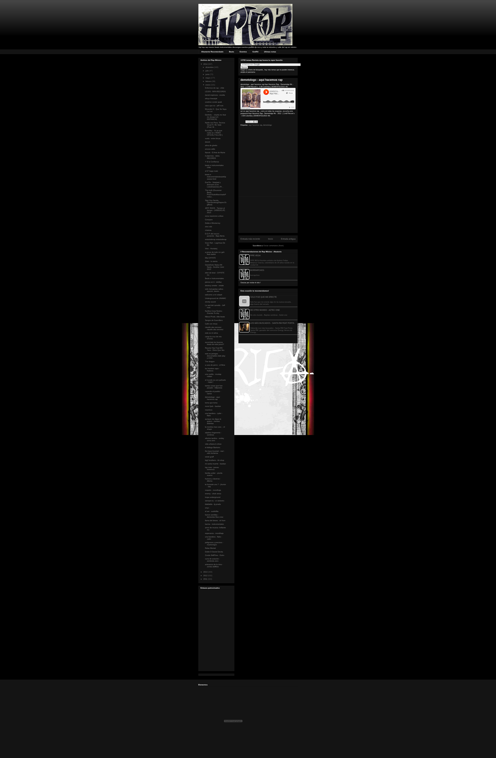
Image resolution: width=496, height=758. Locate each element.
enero (208, 85)
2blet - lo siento (211, 261)
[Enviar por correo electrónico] (246, 121)
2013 (205, 572)
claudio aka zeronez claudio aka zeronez (214, 328)
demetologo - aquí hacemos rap (212, 398)
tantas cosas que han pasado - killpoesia (214, 387)
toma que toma (211, 403)
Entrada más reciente (250, 239)
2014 (205, 64)
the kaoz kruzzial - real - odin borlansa (215, 452)
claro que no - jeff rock (214, 106)
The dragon (210, 361)
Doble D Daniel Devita (214, 552)
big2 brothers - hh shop (214, 460)
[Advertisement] (10, 673)
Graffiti (255, 52)
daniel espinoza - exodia (215, 95)
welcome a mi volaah (213, 295)
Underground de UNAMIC (215, 298)
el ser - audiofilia (211, 511)
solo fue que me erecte (263, 297)
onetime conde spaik (213, 102)
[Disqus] (268, 162)
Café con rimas (211, 324)
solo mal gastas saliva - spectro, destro (214, 290)
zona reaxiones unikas (214, 216)
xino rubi (208, 227)
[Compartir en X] (251, 121)
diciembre (210, 67)
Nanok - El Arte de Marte (215, 152)
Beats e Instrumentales (214, 278)
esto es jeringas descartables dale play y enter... (215, 356)
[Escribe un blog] (249, 121)
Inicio (270, 239)
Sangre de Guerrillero (214, 320)
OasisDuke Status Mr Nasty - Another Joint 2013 (214, 267)
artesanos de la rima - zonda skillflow (214, 565)
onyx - (207, 508)
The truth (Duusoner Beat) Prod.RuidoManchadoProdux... (215, 193)
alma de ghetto (211, 145)
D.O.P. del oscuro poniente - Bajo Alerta (214, 235)
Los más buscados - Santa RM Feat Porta (272, 323)
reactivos (208, 410)
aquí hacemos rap (255, 125)
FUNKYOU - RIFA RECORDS (212, 157)
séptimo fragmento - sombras (213, 434)
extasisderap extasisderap (215, 239)
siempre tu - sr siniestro (214, 501)
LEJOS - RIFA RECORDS (215, 91)
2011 (205, 579)
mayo (208, 78)
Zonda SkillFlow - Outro (214, 555)
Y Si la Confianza (212, 162)
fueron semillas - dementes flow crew (214, 516)
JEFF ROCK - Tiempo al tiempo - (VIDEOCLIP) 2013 (215, 210)
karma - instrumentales (214, 524)
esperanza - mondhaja (214, 533)
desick (207, 142)
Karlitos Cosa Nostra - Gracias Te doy (214, 312)
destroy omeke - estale (214, 285)
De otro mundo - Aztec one (265, 310)
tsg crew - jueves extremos (212, 468)
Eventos (243, 52)
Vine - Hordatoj (211, 248)
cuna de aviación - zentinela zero (212, 560)
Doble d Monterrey (212, 223)
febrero (209, 81)
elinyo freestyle (211, 98)
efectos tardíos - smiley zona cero (214, 439)
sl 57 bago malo (211, 171)
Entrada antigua (288, 239)
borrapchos (257, 270)
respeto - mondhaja (213, 490)
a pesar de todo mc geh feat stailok (214, 253)
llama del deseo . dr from (215, 520)
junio (208, 74)
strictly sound (210, 302)
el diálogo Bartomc (212, 447)
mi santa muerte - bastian (215, 464)
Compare (209, 220)
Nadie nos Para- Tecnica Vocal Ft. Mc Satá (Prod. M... (215, 125)
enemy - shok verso (213, 494)
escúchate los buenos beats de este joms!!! (214, 343)
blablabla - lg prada (213, 504)
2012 (205, 575)
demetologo (267, 125)
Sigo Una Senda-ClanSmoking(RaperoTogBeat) (215, 202)
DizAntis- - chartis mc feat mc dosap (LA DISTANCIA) (215, 117)
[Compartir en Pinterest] (256, 121)
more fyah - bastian (213, 406)
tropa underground (212, 497)
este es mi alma (211, 333)
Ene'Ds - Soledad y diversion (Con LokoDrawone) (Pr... (214, 184)
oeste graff (209, 457)
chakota (208, 230)
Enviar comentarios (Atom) (274, 246)
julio (207, 71)
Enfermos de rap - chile (214, 88)
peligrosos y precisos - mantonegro (214, 543)
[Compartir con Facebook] (254, 121)
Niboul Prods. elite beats (215, 317)
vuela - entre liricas (212, 138)
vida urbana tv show (213, 444)
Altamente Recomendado (212, 52)
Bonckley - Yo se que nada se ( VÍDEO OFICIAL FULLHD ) (214, 132)
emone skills (210, 149)
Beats (231, 52)
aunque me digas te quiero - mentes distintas (213, 421)
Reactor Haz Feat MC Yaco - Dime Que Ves (214, 349)
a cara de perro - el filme (215, 365)
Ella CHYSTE (210, 258)
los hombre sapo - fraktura (212, 369)
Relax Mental (210, 548)
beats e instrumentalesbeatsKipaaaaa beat (215, 176)
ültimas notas (270, 52)
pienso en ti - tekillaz (213, 282)
